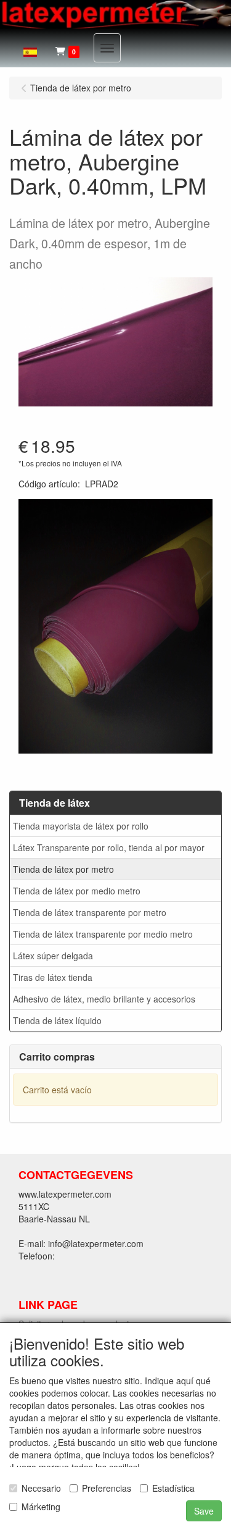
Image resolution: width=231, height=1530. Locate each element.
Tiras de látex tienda (52, 977)
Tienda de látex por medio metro (76, 891)
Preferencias (106, 1488)
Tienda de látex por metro (63, 869)
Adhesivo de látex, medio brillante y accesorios (104, 999)
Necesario (41, 1488)
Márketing (41, 1506)
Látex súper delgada (53, 955)
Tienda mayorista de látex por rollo (80, 826)
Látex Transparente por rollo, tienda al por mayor (109, 847)
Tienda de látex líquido (57, 1020)
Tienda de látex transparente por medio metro (103, 934)
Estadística (173, 1488)
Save (204, 1511)
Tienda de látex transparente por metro (89, 912)
